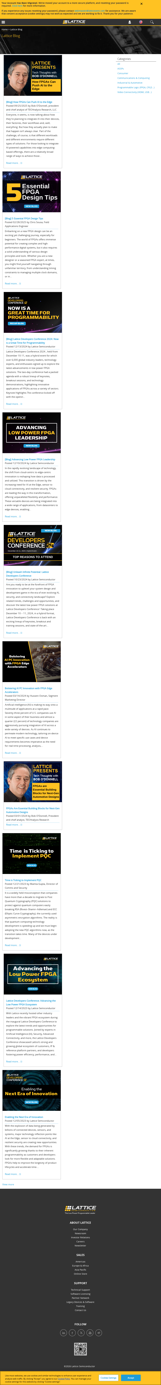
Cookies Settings (108, 1377)
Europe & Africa (80, 1265)
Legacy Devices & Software (80, 1302)
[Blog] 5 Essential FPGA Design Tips (24, 218)
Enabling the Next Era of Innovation (24, 1117)
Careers (80, 1241)
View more (8, 1184)
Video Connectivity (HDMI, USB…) (134, 92)
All (118, 63)
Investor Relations (80, 1237)
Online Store (80, 1273)
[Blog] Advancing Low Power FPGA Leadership (30, 459)
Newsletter (80, 1245)
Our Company (80, 1229)
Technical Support (80, 1289)
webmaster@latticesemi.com (90, 10)
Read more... (13, 162)
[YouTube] (89, 1333)
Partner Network (80, 1297)
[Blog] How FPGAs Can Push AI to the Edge (29, 101)
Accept (131, 1377)
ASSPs (120, 68)
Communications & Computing (133, 78)
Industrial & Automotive (129, 82)
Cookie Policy (64, 1378)
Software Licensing (80, 1293)
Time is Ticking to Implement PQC (23, 880)
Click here (17, 5)
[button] (13, 22)
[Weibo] (97, 1333)
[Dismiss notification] (141, 3)
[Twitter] (80, 1333)
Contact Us (80, 1310)
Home (5, 29)
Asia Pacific (80, 1269)
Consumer (122, 73)
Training (80, 1306)
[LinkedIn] (63, 1333)
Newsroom (80, 1233)
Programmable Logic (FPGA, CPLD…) (135, 87)
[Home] (74, 22)
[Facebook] (71, 1333)
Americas (80, 1261)
